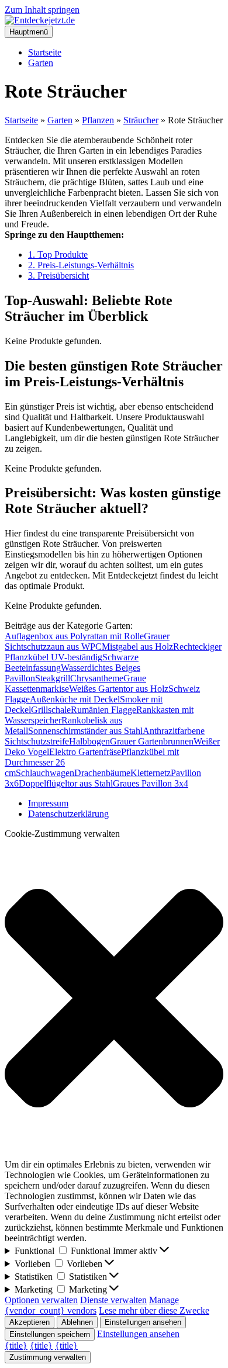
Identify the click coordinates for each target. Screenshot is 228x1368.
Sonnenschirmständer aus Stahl (85, 731)
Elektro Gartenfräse (85, 752)
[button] (114, 999)
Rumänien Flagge (103, 710)
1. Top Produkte (58, 254)
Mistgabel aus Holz (137, 647)
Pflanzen (98, 120)
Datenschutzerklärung (68, 814)
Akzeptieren (29, 1322)
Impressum (48, 803)
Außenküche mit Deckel (75, 699)
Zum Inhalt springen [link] (42, 10)
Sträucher (140, 120)
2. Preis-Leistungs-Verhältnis (81, 265)
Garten (40, 63)
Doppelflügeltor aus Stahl (66, 783)
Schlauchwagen (45, 773)
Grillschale (51, 710)
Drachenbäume (102, 773)
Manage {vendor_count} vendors (92, 1305)
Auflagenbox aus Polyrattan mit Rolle (74, 636)
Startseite (44, 52)
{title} (16, 1345)
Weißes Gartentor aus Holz (118, 689)
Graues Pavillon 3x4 (150, 783)
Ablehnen (77, 1322)
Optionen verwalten (41, 1300)
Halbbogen (89, 741)
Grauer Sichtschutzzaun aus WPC (87, 641)
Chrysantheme (96, 678)
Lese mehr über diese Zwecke (154, 1310)
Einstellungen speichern (49, 1334)
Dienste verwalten (113, 1300)
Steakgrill (52, 678)
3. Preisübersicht (58, 275)
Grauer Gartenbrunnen (152, 741)
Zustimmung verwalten (47, 1357)
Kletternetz (150, 773)
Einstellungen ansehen (143, 1322)
